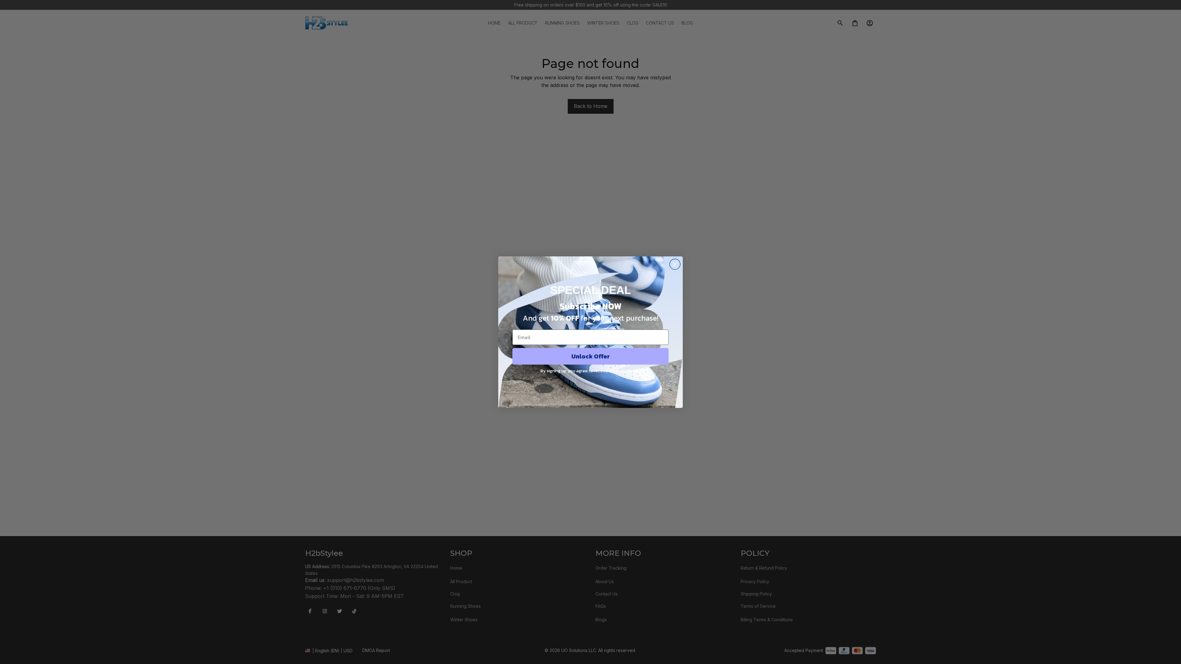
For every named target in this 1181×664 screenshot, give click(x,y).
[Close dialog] (675, 264)
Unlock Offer (590, 356)
